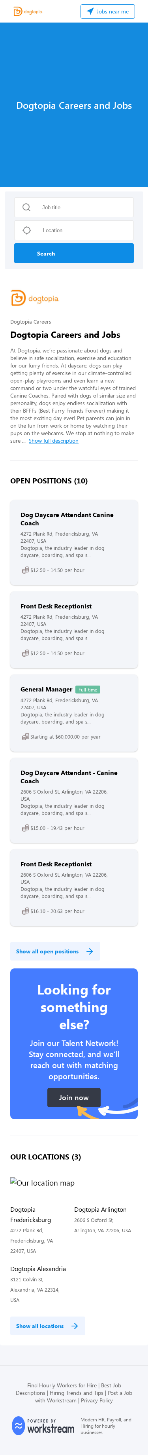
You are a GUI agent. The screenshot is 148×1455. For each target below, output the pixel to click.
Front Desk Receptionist (56, 606)
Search (46, 253)
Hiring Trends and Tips (76, 1392)
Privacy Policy (97, 1400)
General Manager (46, 689)
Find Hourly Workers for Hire (62, 1385)
